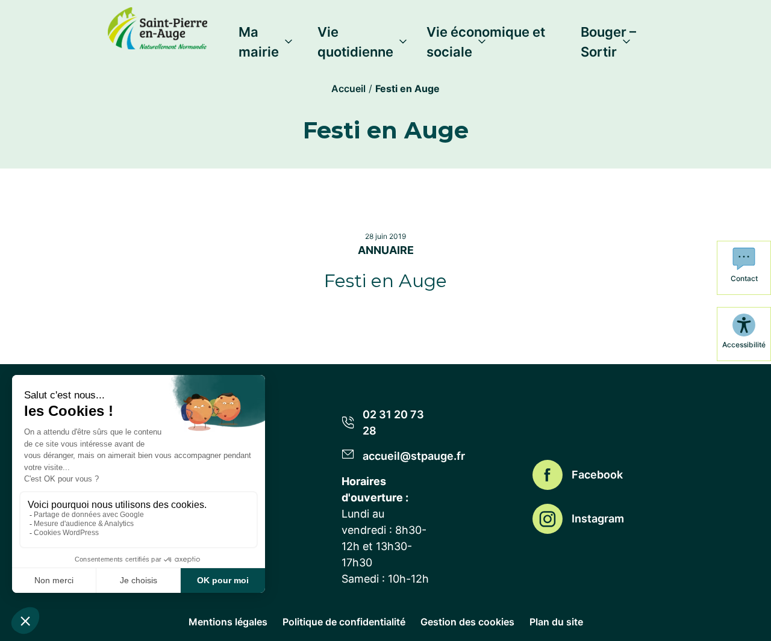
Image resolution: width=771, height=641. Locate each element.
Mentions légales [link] (228, 622)
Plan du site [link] (556, 622)
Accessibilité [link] (744, 344)
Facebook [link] (597, 474)
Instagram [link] (598, 518)
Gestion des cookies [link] (467, 622)
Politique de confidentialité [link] (343, 622)
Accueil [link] (348, 88)
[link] (157, 26)
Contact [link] (744, 278)
